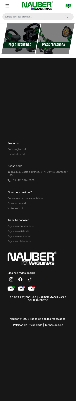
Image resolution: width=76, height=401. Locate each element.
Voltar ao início (16, 208)
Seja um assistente (18, 231)
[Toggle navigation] (7, 5)
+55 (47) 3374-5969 (22, 180)
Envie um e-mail (17, 203)
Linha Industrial (16, 154)
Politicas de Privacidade (27, 324)
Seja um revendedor (19, 236)
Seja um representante (21, 226)
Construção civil (17, 149)
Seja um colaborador (19, 241)
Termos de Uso (54, 324)
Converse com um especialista (25, 198)
